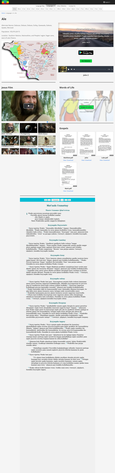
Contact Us (72, 6)
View (64, 160)
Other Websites (61, 6)
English (107, 2)
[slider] (90, 69)
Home (3, 13)
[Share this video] (53, 92)
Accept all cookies (86, 107)
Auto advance (52, 122)
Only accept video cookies (86, 112)
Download (70, 160)
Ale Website (86, 61)
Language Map (40, 6)
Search (78, 6)
